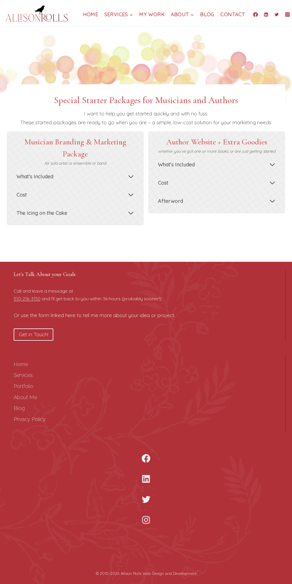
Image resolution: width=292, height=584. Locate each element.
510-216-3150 (27, 298)
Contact (232, 14)
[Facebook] (255, 14)
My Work (152, 14)
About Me (25, 397)
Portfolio (23, 386)
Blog (207, 14)
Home (90, 14)
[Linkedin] (266, 14)
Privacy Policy (30, 419)
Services (23, 375)
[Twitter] (276, 14)
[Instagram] (287, 14)
